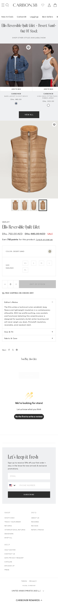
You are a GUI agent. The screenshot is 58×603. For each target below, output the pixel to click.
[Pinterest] (17, 350)
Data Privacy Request (14, 558)
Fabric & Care (10, 338)
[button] (29, 600)
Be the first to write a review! (29, 416)
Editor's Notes (11, 302)
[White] (48, 105)
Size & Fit (8, 332)
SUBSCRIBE (29, 495)
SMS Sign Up (9, 566)
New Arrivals (7, 17)
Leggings (34, 17)
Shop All (8, 538)
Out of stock (37, 284)
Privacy (33, 581)
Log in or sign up (44, 239)
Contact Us (10, 554)
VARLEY (6, 222)
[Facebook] (9, 350)
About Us (35, 518)
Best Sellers (47, 17)
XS (25, 263)
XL (25, 270)
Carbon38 (21, 17)
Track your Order (13, 522)
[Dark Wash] (16, 103)
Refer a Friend (37, 530)
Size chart (10, 268)
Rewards (35, 522)
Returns (8, 526)
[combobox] (12, 485)
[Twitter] (13, 350)
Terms (24, 581)
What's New (9, 518)
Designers (9, 534)
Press (7, 570)
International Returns (15, 530)
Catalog (8, 562)
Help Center (10, 550)
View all (29, 115)
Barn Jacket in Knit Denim (16, 96)
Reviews (34, 526)
